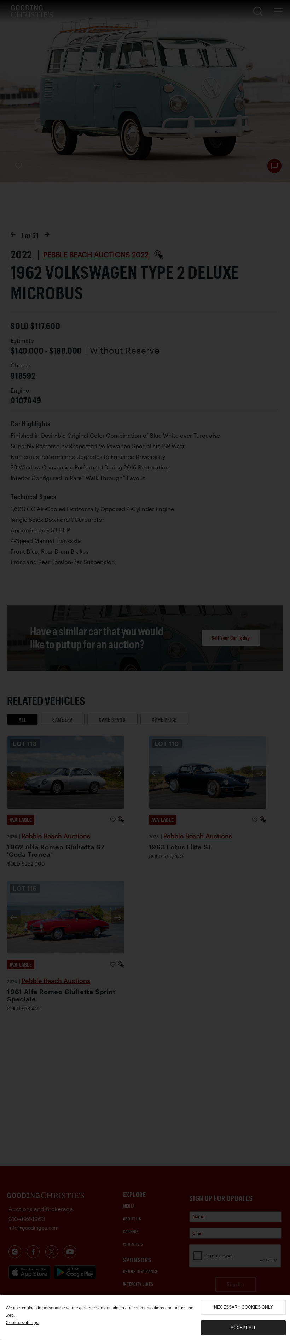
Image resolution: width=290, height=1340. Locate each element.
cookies (29, 1307)
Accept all (243, 1327)
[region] (145, 1317)
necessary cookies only (243, 1307)
